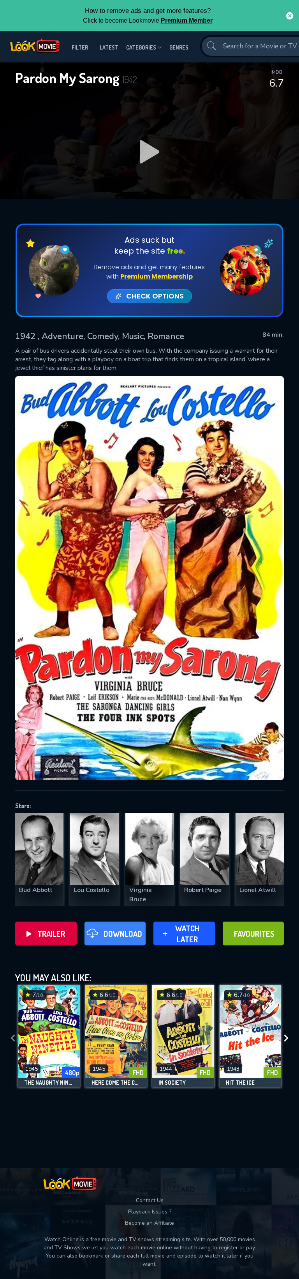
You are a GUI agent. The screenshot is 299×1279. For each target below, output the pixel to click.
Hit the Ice (240, 1082)
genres (178, 47)
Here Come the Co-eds (116, 1082)
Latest (109, 47)
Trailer (51, 934)
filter (80, 47)
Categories (141, 47)
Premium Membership (156, 276)
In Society (172, 1082)
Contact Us (150, 1200)
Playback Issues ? (149, 1211)
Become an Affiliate (149, 1223)
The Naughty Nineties (49, 1082)
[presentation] (13, 1038)
